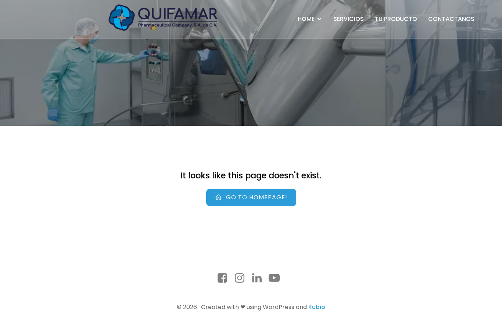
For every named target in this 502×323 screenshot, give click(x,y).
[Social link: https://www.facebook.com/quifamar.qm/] (225, 278)
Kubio (316, 307)
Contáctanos (451, 19)
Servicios (348, 19)
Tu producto (396, 19)
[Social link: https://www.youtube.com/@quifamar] (277, 278)
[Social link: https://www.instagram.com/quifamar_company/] (242, 278)
